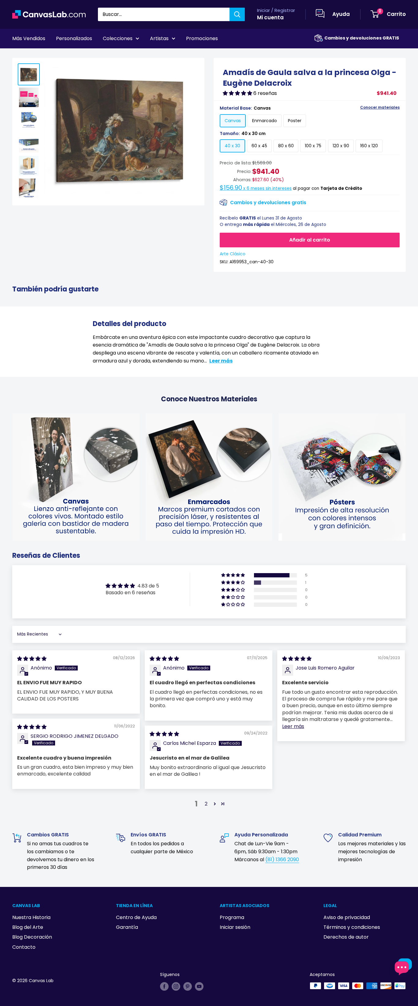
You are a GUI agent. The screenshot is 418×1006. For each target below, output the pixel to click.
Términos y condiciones (351, 927)
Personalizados (74, 38)
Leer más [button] (293, 726)
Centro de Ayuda (136, 917)
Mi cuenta (270, 17)
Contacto (23, 947)
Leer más (221, 360)
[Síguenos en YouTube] (199, 986)
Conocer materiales (380, 107)
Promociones (202, 38)
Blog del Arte (27, 927)
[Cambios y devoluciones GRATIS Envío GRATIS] (318, 38)
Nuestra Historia (31, 917)
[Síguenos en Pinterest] (187, 986)
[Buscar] (237, 14)
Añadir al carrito (309, 239)
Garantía (127, 927)
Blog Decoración (32, 936)
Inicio (17, 55)
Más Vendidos (28, 38)
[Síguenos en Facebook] (164, 986)
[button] (238, 93)
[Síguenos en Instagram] (176, 986)
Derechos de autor (346, 936)
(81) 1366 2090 (282, 859)
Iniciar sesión (235, 927)
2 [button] (206, 803)
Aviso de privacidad (346, 917)
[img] (32, 658)
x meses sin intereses (256, 188)
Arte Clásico (232, 254)
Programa (232, 917)
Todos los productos (51, 55)
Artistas (159, 38)
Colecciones (117, 38)
